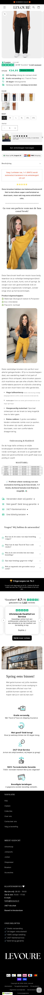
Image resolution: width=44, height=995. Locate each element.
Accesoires (9, 872)
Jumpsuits (9, 852)
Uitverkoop (9, 847)
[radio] (6, 97)
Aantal (4, 123)
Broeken (8, 867)
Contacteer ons (11, 821)
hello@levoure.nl (12, 901)
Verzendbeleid (32, 990)
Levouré (30, 983)
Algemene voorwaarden (17, 990)
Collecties (8, 811)
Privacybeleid (34, 986)
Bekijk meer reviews (22, 638)
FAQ (6, 801)
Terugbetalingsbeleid (21, 986)
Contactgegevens (23, 993)
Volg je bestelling (11, 826)
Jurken (7, 857)
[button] (4, 7)
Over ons (8, 816)
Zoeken (7, 806)
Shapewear (9, 862)
